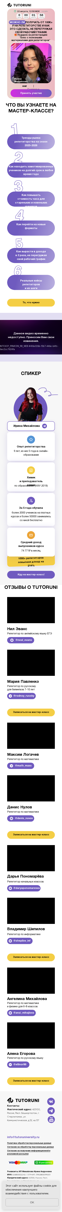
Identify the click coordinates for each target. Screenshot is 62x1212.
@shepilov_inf (22, 941)
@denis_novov (24, 818)
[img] (31, 93)
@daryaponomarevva (26, 888)
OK (32, 1202)
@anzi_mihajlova (23, 1013)
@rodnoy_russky (23, 696)
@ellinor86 (19, 1065)
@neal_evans (23, 640)
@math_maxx (23, 766)
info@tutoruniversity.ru (23, 1137)
